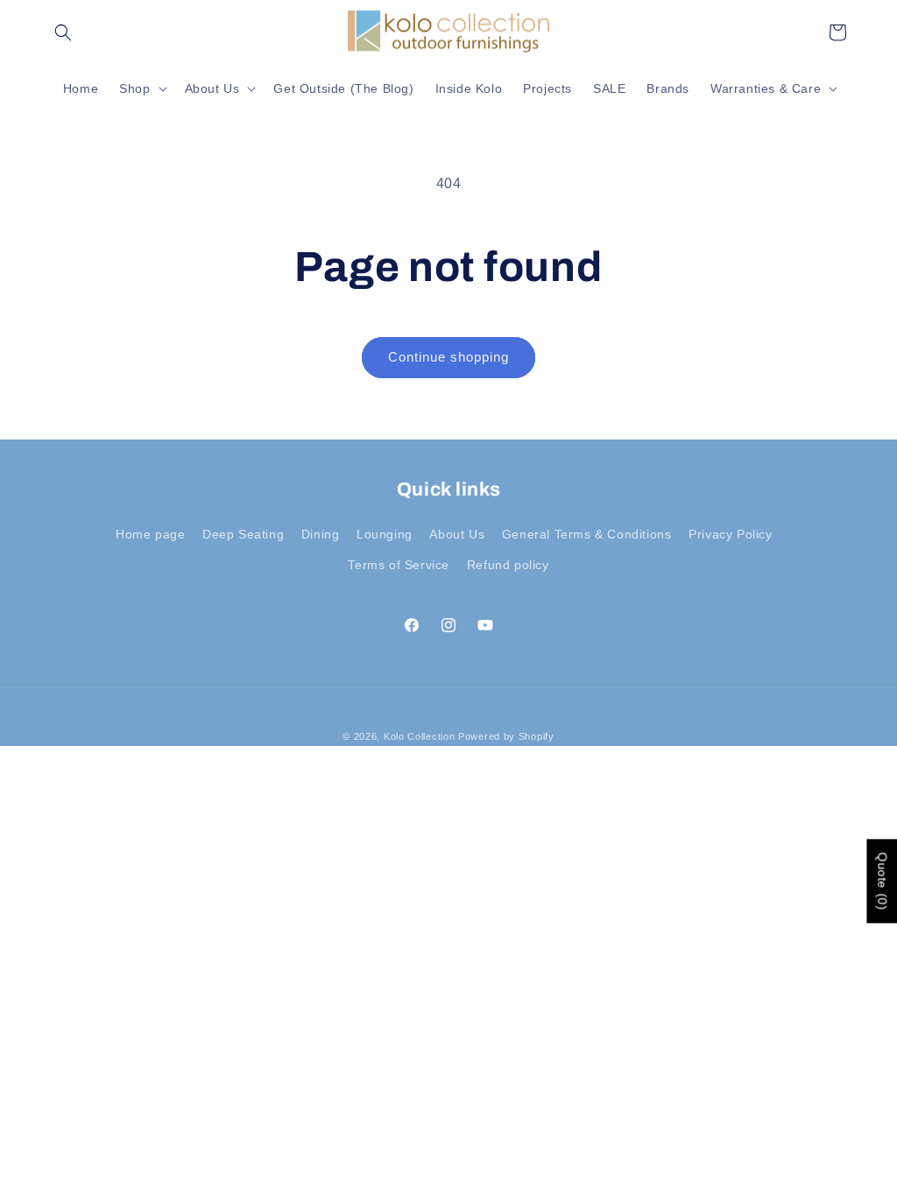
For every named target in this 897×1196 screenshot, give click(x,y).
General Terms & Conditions (587, 534)
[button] (63, 32)
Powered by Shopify (506, 736)
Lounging (385, 534)
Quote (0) (882, 882)
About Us (456, 534)
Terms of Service (398, 565)
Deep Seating (243, 534)
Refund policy (508, 565)
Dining (320, 534)
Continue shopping (448, 356)
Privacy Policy (730, 534)
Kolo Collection (420, 736)
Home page (150, 534)
